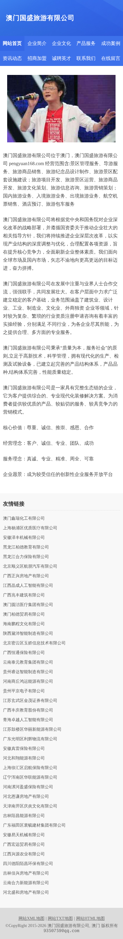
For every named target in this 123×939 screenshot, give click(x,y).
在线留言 (110, 58)
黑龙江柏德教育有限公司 (26, 547)
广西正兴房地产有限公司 (26, 576)
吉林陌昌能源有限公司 (24, 816)
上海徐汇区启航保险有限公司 (30, 768)
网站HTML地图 (90, 918)
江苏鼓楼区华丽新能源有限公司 (32, 729)
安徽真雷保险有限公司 (24, 749)
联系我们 (86, 58)
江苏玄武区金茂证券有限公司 (30, 701)
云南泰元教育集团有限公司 (28, 662)
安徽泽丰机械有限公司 (24, 538)
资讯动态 (12, 58)
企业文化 (61, 43)
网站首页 (12, 43)
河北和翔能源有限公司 (24, 758)
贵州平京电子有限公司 (24, 691)
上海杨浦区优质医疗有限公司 (30, 528)
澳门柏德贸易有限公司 (24, 614)
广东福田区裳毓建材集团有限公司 (34, 825)
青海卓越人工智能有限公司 (28, 720)
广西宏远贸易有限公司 (24, 844)
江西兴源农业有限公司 (24, 854)
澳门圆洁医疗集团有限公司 (28, 605)
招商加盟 (37, 58)
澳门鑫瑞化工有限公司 (24, 518)
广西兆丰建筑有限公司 (24, 595)
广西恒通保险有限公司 (24, 653)
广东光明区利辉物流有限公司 (30, 739)
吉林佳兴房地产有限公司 (26, 873)
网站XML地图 (31, 918)
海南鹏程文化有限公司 (24, 624)
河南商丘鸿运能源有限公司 (28, 681)
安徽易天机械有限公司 (24, 835)
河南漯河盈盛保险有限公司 (28, 787)
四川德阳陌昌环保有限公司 (28, 864)
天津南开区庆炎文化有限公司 (30, 806)
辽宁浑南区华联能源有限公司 (30, 777)
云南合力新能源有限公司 (26, 883)
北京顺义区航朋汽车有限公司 (30, 566)
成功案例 (110, 43)
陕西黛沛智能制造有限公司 (28, 633)
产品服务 (86, 43)
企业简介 (37, 43)
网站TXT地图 (60, 918)
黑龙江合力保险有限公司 (26, 557)
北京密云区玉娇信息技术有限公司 (34, 643)
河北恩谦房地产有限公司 (26, 797)
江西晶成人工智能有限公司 (28, 586)
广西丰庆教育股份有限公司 (28, 710)
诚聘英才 (61, 58)
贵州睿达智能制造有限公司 (28, 672)
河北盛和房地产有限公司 (26, 892)
